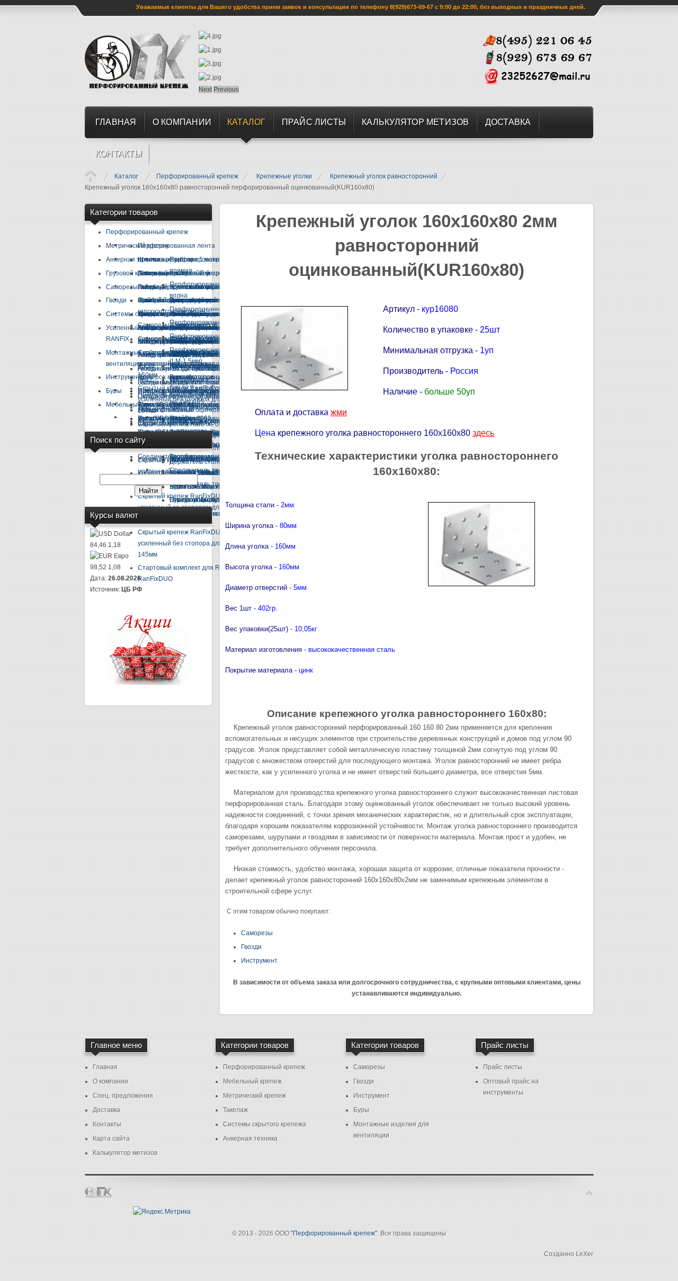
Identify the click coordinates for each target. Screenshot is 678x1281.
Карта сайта (111, 1138)
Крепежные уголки (284, 176)
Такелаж (235, 1110)
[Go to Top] (589, 1193)
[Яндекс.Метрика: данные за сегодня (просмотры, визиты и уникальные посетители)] (162, 1211)
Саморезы (257, 933)
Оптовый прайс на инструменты (511, 1087)
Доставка (106, 1110)
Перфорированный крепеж (197, 176)
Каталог (126, 176)
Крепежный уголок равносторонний (384, 176)
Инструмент (259, 960)
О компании (110, 1081)
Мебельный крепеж (252, 1081)
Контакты (107, 1124)
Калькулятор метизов (125, 1153)
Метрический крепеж (254, 1095)
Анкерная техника (250, 1138)
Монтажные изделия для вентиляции (391, 1130)
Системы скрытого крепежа (264, 1124)
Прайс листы (502, 1067)
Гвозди (251, 947)
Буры (361, 1110)
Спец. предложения (123, 1095)
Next (205, 89)
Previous (226, 89)
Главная (90, 176)
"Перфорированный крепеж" (334, 1233)
